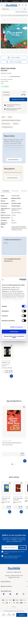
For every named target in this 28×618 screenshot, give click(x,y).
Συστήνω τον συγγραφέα (15, 62)
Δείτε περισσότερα (14, 160)
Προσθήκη (22, 615)
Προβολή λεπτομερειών (16, 327)
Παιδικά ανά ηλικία (6, 123)
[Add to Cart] (11, 376)
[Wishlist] (19, 5)
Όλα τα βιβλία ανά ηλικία (7, 127)
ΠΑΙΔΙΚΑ (10, 15)
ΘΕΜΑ (6, 15)
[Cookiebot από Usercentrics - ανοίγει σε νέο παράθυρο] (19, 280)
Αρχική (2, 15)
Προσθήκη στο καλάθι (18, 99)
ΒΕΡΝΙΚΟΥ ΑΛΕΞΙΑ (6, 73)
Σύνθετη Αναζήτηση (21, 12)
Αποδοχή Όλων (14, 331)
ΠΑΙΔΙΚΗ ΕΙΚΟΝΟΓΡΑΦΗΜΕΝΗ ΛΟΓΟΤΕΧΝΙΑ (11, 120)
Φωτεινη (6, 243)
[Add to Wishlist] (13, 615)
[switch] (24, 311)
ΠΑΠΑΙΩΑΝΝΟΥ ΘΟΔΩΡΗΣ (6, 365)
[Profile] (22, 5)
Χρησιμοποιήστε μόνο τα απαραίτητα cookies (14, 336)
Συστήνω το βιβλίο (15, 57)
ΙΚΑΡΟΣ (6, 81)
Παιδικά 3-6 (15, 123)
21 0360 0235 (24, 1)
